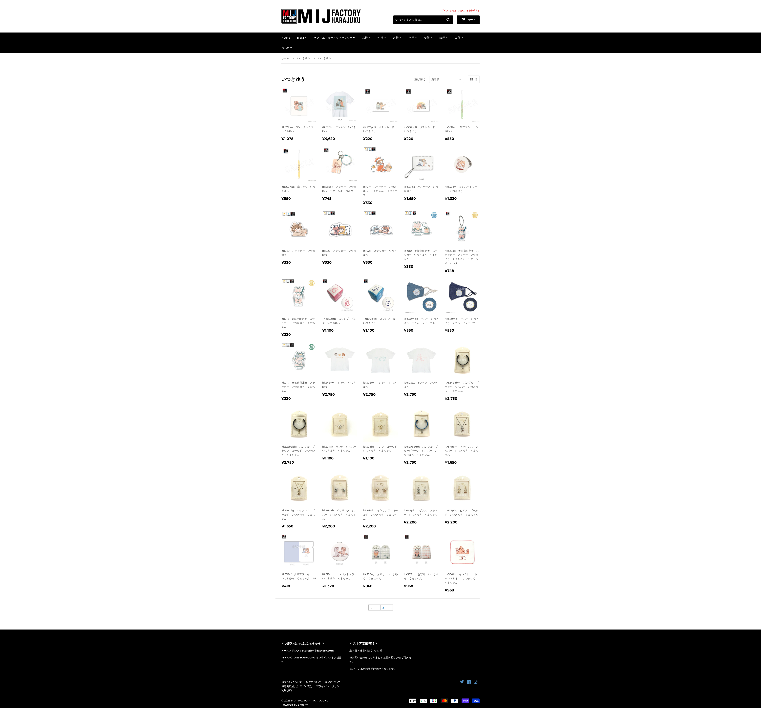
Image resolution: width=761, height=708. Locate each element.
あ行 (365, 37)
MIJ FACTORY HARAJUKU (309, 700)
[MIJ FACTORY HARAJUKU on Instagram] (476, 682)
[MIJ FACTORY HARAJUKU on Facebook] (469, 682)
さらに (285, 48)
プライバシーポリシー (329, 686)
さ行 (396, 37)
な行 (427, 37)
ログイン (443, 10)
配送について (313, 682)
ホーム (285, 58)
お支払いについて (291, 682)
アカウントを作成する (469, 10)
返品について (332, 682)
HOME (285, 37)
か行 (381, 37)
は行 (442, 37)
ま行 (458, 37)
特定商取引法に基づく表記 (296, 686)
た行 (411, 37)
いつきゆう (303, 58)
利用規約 (286, 690)
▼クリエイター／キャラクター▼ (334, 37)
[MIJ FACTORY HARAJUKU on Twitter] (462, 682)
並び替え (419, 79)
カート (471, 19)
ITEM (301, 37)
